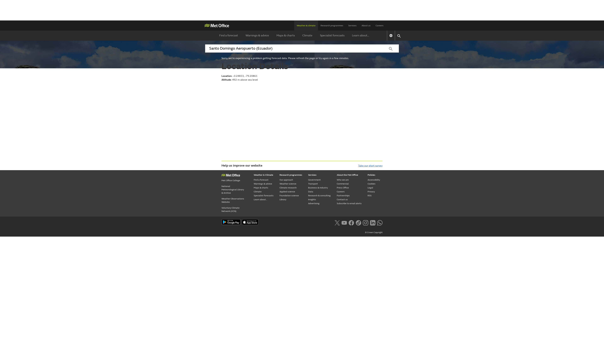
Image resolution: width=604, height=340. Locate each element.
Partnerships (343, 195)
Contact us (342, 199)
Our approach (286, 179)
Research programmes (332, 25)
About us (366, 25)
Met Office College (230, 180)
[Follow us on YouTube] (344, 222)
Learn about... (360, 35)
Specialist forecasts (332, 35)
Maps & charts (286, 35)
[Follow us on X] (337, 222)
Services (352, 25)
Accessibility (374, 179)
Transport (313, 183)
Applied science (287, 191)
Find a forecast (228, 35)
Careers (379, 25)
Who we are (343, 179)
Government (314, 179)
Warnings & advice (257, 35)
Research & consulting (319, 195)
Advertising (313, 203)
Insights (312, 199)
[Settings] (391, 36)
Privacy (371, 191)
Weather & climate (306, 25)
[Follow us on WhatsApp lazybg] (380, 222)
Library (283, 199)
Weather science (288, 183)
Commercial (343, 183)
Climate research (288, 187)
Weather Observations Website (232, 200)
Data (310, 191)
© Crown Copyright (374, 232)
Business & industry (318, 187)
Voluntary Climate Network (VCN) (230, 209)
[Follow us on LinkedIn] (372, 222)
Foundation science (289, 195)
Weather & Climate (263, 175)
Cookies (371, 183)
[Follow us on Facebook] (351, 222)
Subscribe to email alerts (349, 203)
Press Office (343, 187)
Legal (370, 187)
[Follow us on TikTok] (358, 222)
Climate (307, 35)
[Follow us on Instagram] (365, 222)
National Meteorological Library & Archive (232, 189)
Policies (371, 175)
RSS (370, 195)
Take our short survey (370, 165)
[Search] (391, 48)
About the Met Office (347, 175)
